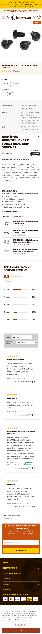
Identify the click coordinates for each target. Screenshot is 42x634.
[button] (3, 17)
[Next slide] (38, 40)
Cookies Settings (21, 625)
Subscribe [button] (21, 551)
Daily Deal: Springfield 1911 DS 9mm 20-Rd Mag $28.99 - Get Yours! (21, 11)
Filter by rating (8, 342)
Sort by (8, 337)
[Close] (39, 608)
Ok (21, 630)
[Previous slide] (4, 40)
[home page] (21, 17)
